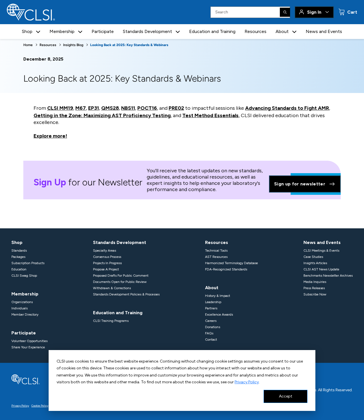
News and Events (324, 31)
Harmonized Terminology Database (231, 263)
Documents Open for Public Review (119, 282)
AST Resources (216, 257)
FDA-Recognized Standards (226, 269)
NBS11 (128, 108)
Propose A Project (106, 269)
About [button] (282, 31)
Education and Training (212, 31)
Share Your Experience (28, 347)
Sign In (314, 12)
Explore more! (50, 136)
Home (28, 45)
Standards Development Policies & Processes (126, 294)
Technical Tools (216, 251)
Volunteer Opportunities (29, 341)
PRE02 (176, 108)
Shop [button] (27, 31)
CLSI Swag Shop (24, 276)
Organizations (22, 302)
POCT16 (147, 108)
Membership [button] (62, 31)
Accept (285, 396)
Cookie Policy (39, 405)
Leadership (213, 302)
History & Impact (217, 296)
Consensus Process (107, 257)
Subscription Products (27, 263)
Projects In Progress (107, 263)
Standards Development (119, 242)
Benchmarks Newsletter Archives (328, 276)
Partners (211, 308)
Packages (18, 257)
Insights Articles (315, 263)
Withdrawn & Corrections (112, 288)
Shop (16, 242)
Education (18, 269)
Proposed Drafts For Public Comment (120, 276)
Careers (210, 321)
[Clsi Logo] (25, 379)
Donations (212, 327)
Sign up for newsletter (299, 184)
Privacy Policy (247, 382)
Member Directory (24, 314)
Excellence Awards (219, 314)
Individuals (19, 308)
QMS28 (110, 108)
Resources (255, 31)
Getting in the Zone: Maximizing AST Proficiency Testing (102, 115)
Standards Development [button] (147, 31)
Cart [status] (351, 12)
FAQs (209, 333)
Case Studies (313, 257)
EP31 (93, 108)
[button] (38, 31)
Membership (24, 294)
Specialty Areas (104, 251)
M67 (80, 108)
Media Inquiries (314, 282)
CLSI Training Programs (111, 321)
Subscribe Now (314, 294)
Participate (103, 31)
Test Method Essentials (210, 115)
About (211, 287)
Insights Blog (73, 45)
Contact (211, 340)
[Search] (285, 12)
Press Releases (314, 288)
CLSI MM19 (60, 108)
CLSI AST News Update (321, 269)
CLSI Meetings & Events (321, 251)
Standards (19, 251)
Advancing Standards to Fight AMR (287, 108)
